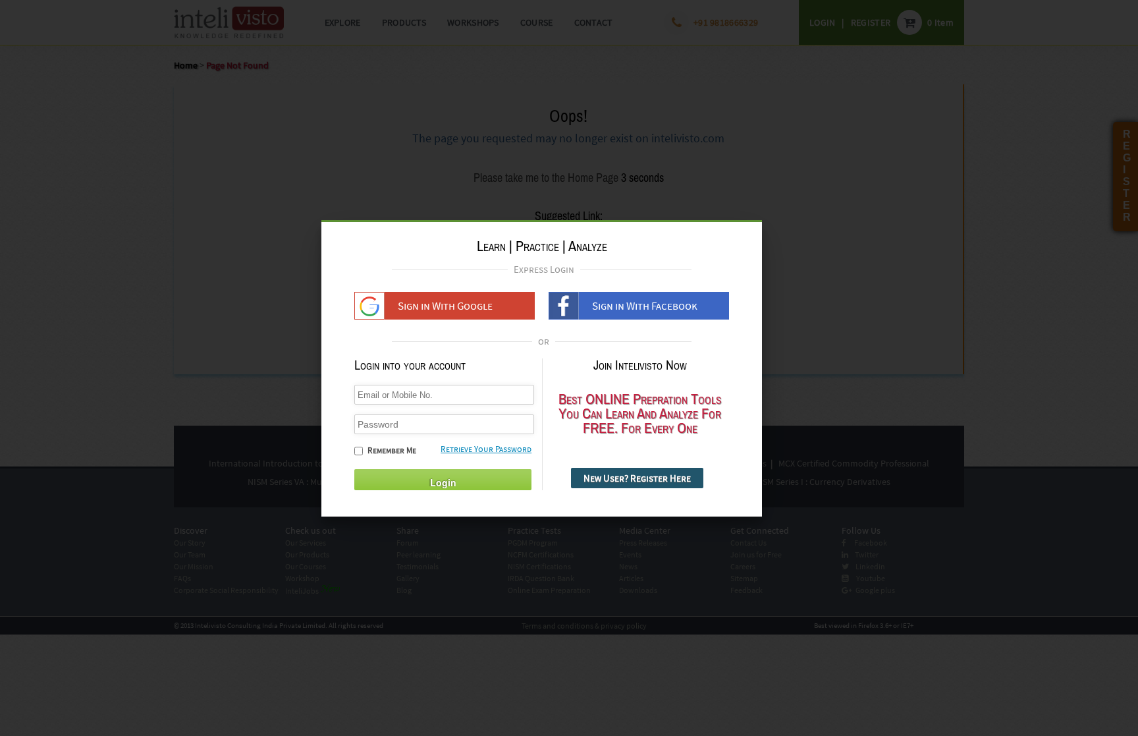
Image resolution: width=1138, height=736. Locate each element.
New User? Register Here (637, 478)
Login (443, 482)
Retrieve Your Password (486, 449)
